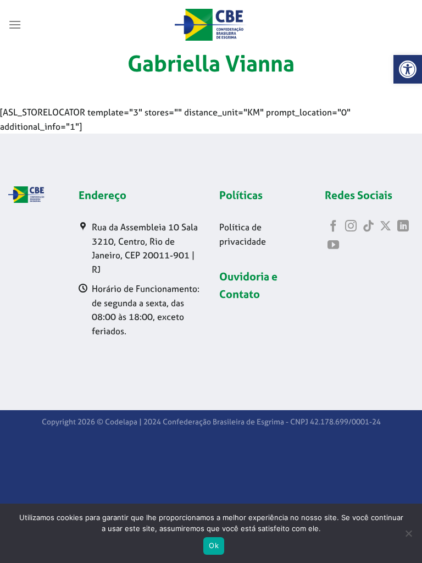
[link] (407, 69)
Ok (214, 545)
